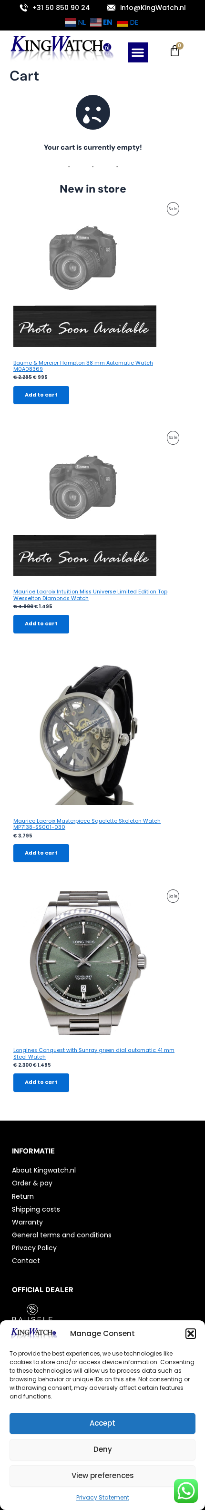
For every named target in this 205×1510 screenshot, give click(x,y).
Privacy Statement (102, 1497)
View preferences (103, 1475)
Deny (102, 1449)
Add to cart (41, 394)
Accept (102, 1423)
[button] (190, 1333)
